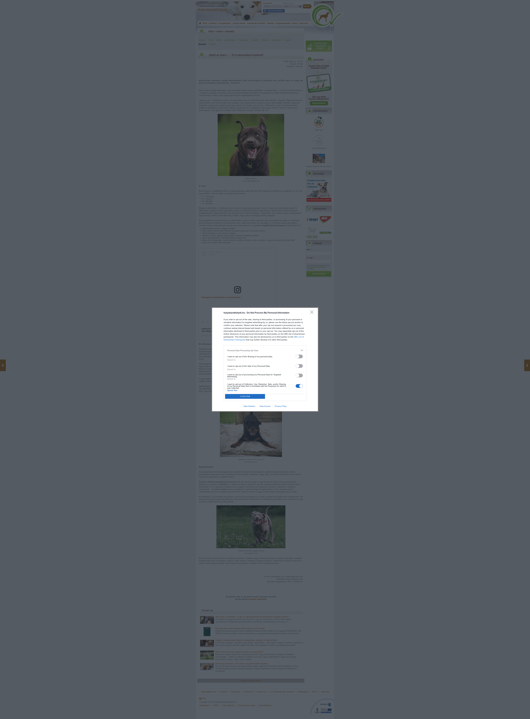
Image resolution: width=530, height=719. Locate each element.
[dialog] (265, 359)
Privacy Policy (281, 406)
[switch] (299, 356)
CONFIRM (245, 396)
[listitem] (265, 350)
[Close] (312, 313)
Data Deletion (249, 406)
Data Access (265, 406)
